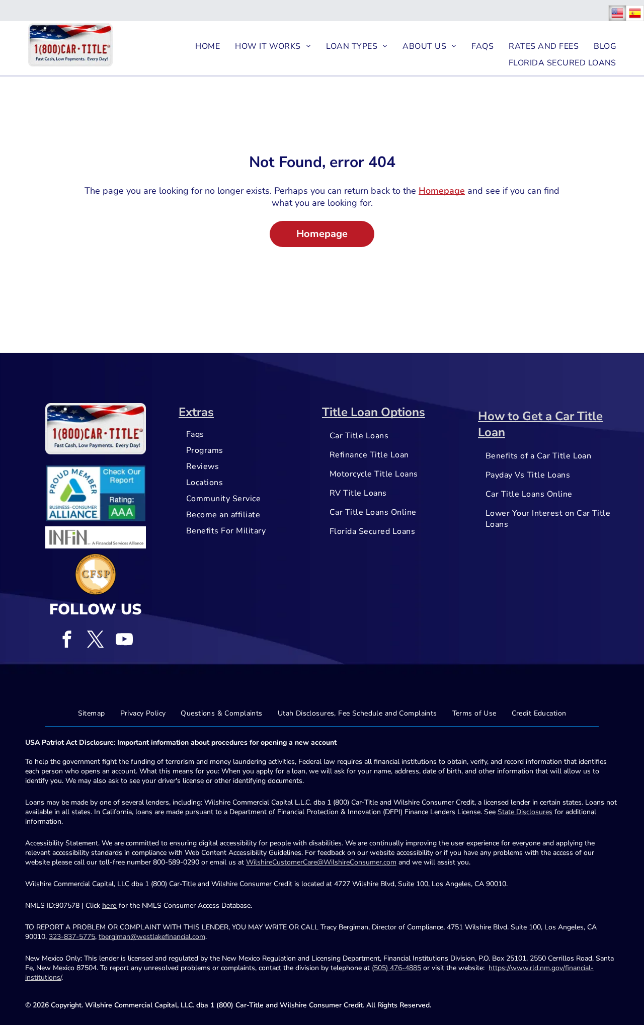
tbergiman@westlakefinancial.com (152, 936)
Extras (196, 412)
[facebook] (67, 640)
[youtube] (124, 640)
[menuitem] (207, 46)
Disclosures (534, 812)
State (506, 812)
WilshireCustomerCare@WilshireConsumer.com (321, 862)
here (109, 905)
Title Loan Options (373, 412)
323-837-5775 (72, 936)
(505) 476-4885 (396, 968)
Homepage (442, 191)
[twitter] (96, 640)
